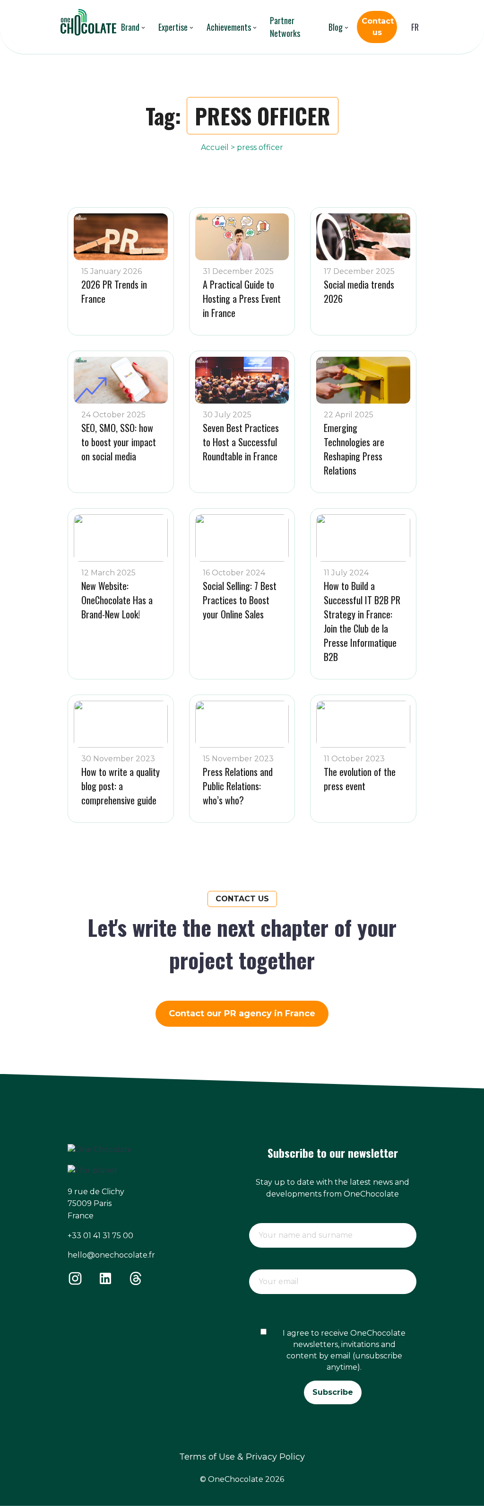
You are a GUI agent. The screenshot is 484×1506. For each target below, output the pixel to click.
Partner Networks (285, 26)
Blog (335, 27)
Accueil (215, 147)
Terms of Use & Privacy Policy (242, 1457)
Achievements (229, 27)
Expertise (173, 27)
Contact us (377, 27)
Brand (130, 27)
